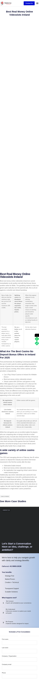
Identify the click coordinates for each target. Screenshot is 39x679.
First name (5, 639)
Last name (5, 647)
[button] (37, 3)
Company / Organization (9, 656)
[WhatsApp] (37, 339)
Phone (4, 673)
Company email (6, 664)
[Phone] (37, 343)
